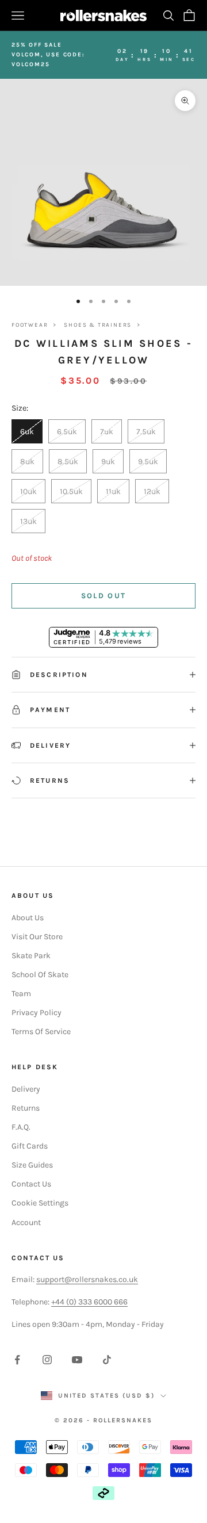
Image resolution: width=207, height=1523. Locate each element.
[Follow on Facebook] (17, 1359)
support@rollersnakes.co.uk (87, 1279)
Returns (26, 1108)
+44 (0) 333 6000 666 (89, 1302)
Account (26, 1222)
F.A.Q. (21, 1127)
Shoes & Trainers (98, 325)
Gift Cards (30, 1146)
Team (21, 993)
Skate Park (31, 956)
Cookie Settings (40, 1203)
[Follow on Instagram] (47, 1359)
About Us (28, 918)
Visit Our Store (37, 937)
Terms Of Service (41, 1031)
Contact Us (31, 1184)
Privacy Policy (37, 1012)
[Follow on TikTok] (107, 1359)
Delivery (26, 1089)
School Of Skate (40, 974)
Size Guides (32, 1165)
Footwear (30, 325)
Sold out (103, 595)
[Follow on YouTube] (77, 1359)
